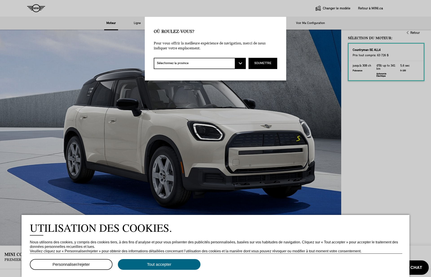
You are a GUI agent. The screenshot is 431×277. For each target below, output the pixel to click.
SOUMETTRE (262, 63)
